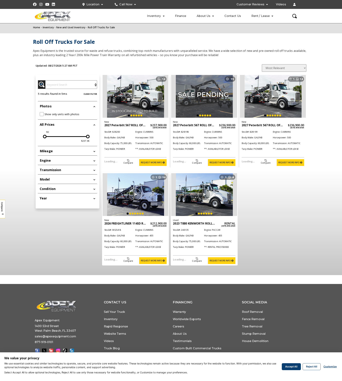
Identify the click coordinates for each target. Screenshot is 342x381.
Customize (330, 366)
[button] (294, 4)
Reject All (311, 366)
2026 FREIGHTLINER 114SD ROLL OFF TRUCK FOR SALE (141, 223)
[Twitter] (44, 350)
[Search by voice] (95, 85)
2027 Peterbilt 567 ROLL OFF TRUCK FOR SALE (136, 125)
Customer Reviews (250, 4)
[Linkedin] (53, 4)
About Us (204, 16)
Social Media (254, 302)
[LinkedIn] (72, 350)
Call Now (125, 4)
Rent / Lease (260, 16)
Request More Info (152, 162)
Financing (182, 302)
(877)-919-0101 (160, 128)
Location (92, 4)
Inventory (154, 16)
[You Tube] (51, 350)
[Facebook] (35, 4)
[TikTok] (65, 350)
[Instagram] (41, 4)
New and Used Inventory (70, 27)
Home (36, 27)
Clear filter (90, 94)
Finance (180, 16)
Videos (281, 4)
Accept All (291, 366)
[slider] (44, 136)
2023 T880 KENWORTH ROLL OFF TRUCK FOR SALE (208, 223)
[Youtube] (47, 4)
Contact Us (232, 16)
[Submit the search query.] (41, 84)
